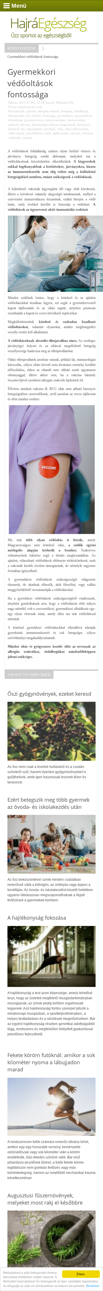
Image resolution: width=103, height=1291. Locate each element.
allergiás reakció (48, 111)
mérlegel (49, 129)
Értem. (81, 1274)
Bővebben (93, 1286)
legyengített (34, 129)
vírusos (27, 137)
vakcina (75, 133)
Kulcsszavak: (16, 111)
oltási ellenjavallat (76, 129)
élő (28, 115)
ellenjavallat (16, 115)
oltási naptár (16, 133)
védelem (87, 133)
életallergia (81, 111)
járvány (25, 124)
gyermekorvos (33, 120)
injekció (13, 124)
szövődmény (34, 133)
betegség (66, 111)
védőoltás (14, 137)
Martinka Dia (65, 102)
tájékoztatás (60, 133)
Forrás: (12, 107)
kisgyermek (68, 124)
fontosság (49, 115)
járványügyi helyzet (45, 124)
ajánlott (31, 111)
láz (23, 129)
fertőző (36, 115)
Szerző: (50, 102)
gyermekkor (65, 115)
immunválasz (76, 120)
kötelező (13, 129)
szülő (47, 133)
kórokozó (83, 124)
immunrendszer (55, 120)
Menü (18, 6)
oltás (60, 129)
